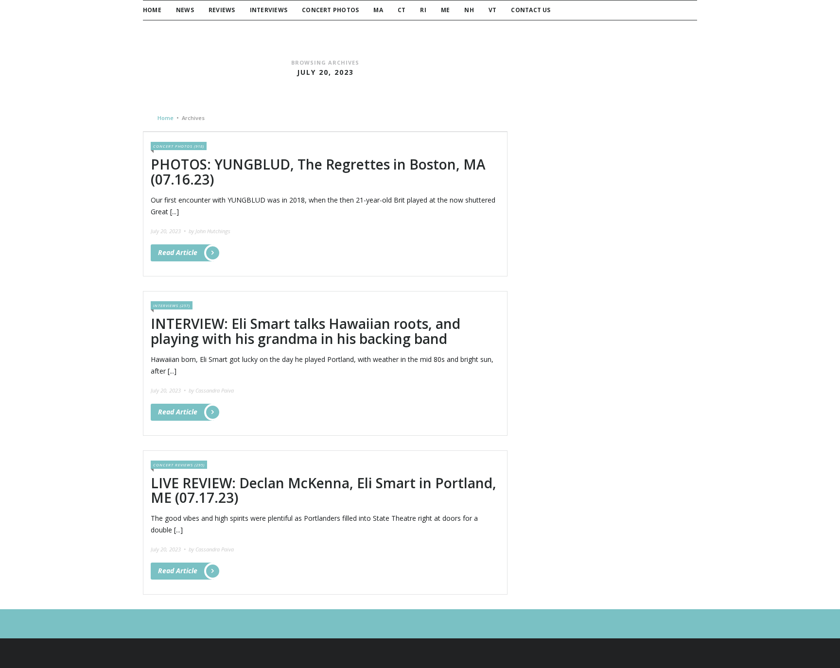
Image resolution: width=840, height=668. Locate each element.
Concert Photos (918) (178, 146)
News (185, 10)
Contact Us (530, 10)
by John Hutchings (209, 231)
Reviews (222, 10)
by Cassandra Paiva (211, 390)
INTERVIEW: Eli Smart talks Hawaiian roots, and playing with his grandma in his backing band (305, 331)
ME (445, 10)
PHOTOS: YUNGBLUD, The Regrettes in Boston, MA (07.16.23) (318, 171)
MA (378, 10)
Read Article (177, 252)
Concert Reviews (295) (179, 464)
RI (423, 10)
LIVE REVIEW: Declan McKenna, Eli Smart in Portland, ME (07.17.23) (323, 490)
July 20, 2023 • (169, 231)
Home (152, 10)
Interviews (268, 10)
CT (401, 10)
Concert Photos (330, 10)
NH (468, 10)
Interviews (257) (171, 305)
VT (492, 10)
